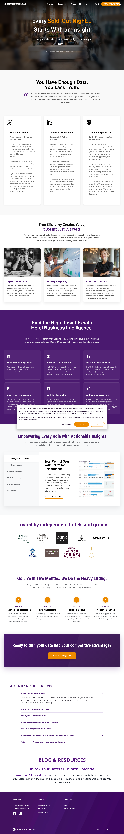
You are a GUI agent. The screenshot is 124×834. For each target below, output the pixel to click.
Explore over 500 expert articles (32, 775)
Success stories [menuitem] (69, 809)
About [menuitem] (88, 4)
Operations (21, 491)
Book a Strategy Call (62, 655)
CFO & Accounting (21, 465)
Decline (97, 424)
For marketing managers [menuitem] (21, 809)
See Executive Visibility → (54, 497)
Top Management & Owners (21, 459)
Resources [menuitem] (62, 4)
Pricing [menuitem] (73, 4)
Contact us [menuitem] (42, 809)
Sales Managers (21, 484)
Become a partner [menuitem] (44, 805)
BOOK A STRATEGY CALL (111, 4)
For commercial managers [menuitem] (21, 805)
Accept (81, 424)
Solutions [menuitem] (50, 4)
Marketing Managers (21, 478)
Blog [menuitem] (81, 4)
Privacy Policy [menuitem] (43, 812)
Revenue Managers (21, 471)
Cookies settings (66, 424)
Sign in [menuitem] (97, 4)
